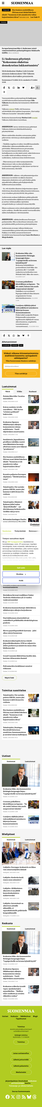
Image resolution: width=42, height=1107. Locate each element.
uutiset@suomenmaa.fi (21, 1031)
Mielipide (6, 872)
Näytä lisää (9, 678)
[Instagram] (19, 1098)
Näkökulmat (25, 1016)
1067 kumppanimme (15, 542)
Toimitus (21, 1042)
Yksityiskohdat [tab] (20, 531)
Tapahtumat (21, 1019)
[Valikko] (3, 3)
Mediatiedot (21, 1072)
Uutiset (5, 401)
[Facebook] (8, 1098)
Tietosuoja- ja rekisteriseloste (21, 1086)
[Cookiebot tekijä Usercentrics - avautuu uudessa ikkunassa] (30, 525)
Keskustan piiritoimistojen (24, 1082)
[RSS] (24, 1098)
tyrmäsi (34, 118)
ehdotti (11, 109)
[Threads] (34, 1098)
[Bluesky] (29, 1098)
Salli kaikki (21, 568)
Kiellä (21, 580)
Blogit (35, 1016)
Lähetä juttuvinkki (21, 1059)
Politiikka (3, 22)
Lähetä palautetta (21, 1066)
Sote (21, 345)
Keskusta (14, 1016)
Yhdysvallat (6, 10)
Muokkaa (19, 574)
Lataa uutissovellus (21, 1053)
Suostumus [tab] (6, 531)
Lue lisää (34, 17)
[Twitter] (13, 1098)
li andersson (6, 345)
